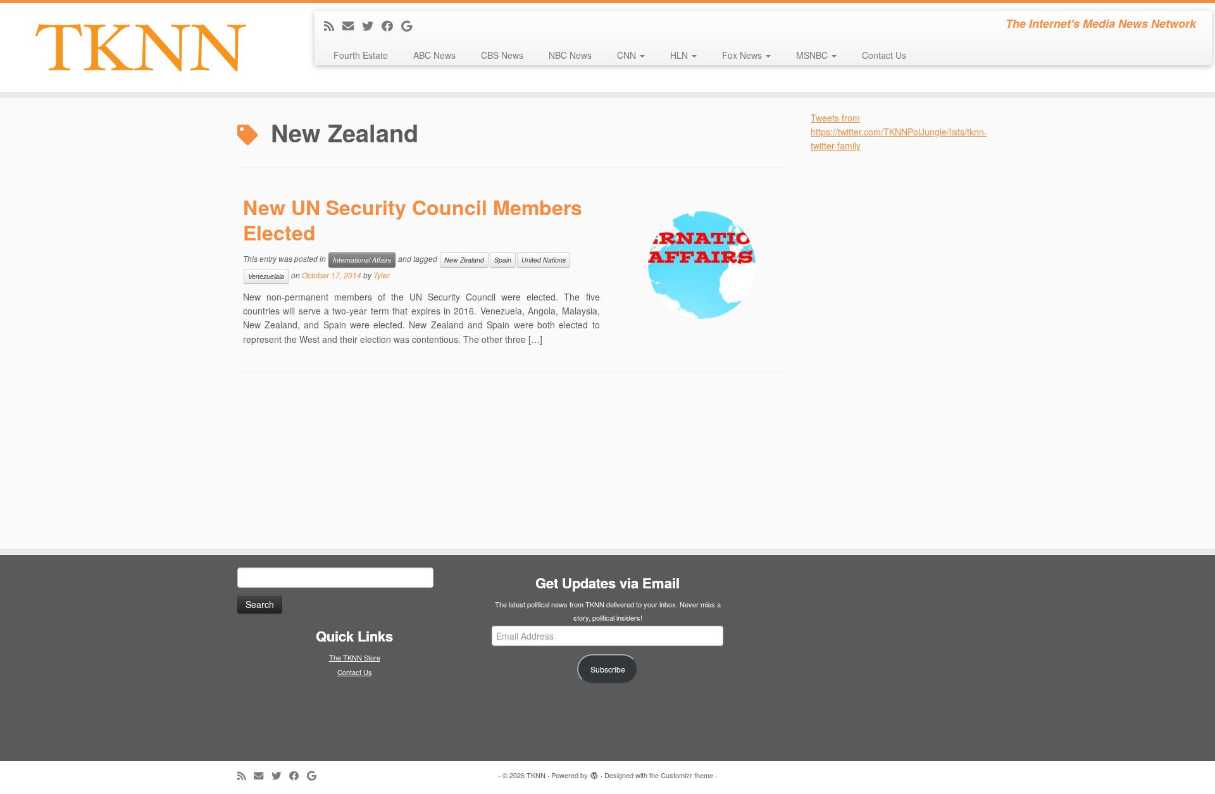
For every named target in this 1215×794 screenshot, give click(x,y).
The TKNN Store (354, 657)
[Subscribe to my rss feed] (333, 25)
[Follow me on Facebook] (391, 25)
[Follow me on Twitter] (372, 25)
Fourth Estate (360, 55)
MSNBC (813, 55)
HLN (680, 55)
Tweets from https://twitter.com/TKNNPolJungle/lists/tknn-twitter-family (899, 131)
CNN (628, 55)
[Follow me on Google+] (410, 25)
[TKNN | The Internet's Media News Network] (140, 47)
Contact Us (884, 55)
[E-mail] (352, 25)
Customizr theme (687, 775)
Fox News (743, 55)
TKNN (535, 775)
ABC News (434, 55)
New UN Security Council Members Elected (412, 219)
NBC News (570, 55)
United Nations (543, 259)
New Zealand (464, 259)
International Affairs (362, 259)
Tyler (381, 275)
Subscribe (607, 669)
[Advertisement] (905, 343)
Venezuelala (266, 276)
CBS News (502, 55)
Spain (502, 259)
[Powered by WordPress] (594, 772)
